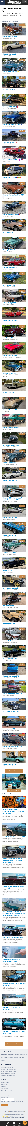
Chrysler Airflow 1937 (9, 463)
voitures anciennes (5, 1056)
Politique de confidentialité (6, 1090)
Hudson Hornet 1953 (9, 373)
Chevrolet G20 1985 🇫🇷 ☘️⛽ (12, 177)
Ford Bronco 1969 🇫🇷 (9, 89)
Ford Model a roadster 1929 (11, 588)
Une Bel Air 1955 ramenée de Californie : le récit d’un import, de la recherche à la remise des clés (14, 913)
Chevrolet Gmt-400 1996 (11, 427)
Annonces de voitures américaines (8, 1069)
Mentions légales (4, 1088)
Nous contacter (4, 1084)
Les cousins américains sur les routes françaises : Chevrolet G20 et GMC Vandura (13, 861)
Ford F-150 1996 (8, 232)
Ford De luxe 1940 (9, 338)
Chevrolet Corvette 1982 (10, 410)
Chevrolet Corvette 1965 (10, 355)
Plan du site (3, 1086)
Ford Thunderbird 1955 (10, 658)
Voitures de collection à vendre (7, 1067)
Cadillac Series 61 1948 (10, 553)
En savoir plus (21, 1117)
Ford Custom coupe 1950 (11, 445)
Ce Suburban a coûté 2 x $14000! (14, 837)
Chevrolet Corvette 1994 (10, 320)
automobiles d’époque (17, 1057)
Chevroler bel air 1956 (10, 36)
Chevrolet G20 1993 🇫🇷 (10, 107)
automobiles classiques (13, 1054)
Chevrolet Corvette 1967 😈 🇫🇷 (13, 160)
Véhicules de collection (14, 1056)
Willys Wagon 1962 (9, 623)
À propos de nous (5, 1082)
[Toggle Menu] (2, 2)
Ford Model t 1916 (8, 606)
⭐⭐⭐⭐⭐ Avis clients (7, 1116)
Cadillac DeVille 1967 (9, 392)
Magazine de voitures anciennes (8, 1075)
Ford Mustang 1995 (9, 729)
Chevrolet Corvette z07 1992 (12, 676)
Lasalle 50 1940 (8, 570)
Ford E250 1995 (8, 641)
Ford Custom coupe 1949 (11, 711)
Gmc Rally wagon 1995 (10, 303)
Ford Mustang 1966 (9, 285)
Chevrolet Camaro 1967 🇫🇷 (11, 214)
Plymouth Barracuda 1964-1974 (13, 937)
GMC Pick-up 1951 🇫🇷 (10, 142)
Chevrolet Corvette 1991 (10, 764)
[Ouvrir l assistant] (25, 1123)
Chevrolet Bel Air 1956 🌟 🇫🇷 (12, 72)
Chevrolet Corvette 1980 (11, 54)
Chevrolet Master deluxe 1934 (12, 746)
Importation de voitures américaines (8, 1071)
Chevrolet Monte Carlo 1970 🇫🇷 (13, 124)
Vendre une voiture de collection (8, 1073)
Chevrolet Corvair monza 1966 (12, 694)
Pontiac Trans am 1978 (10, 480)
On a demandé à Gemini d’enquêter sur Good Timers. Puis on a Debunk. (13, 811)
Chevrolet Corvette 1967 (10, 535)
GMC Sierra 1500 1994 (10, 267)
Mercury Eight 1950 (9, 250)
